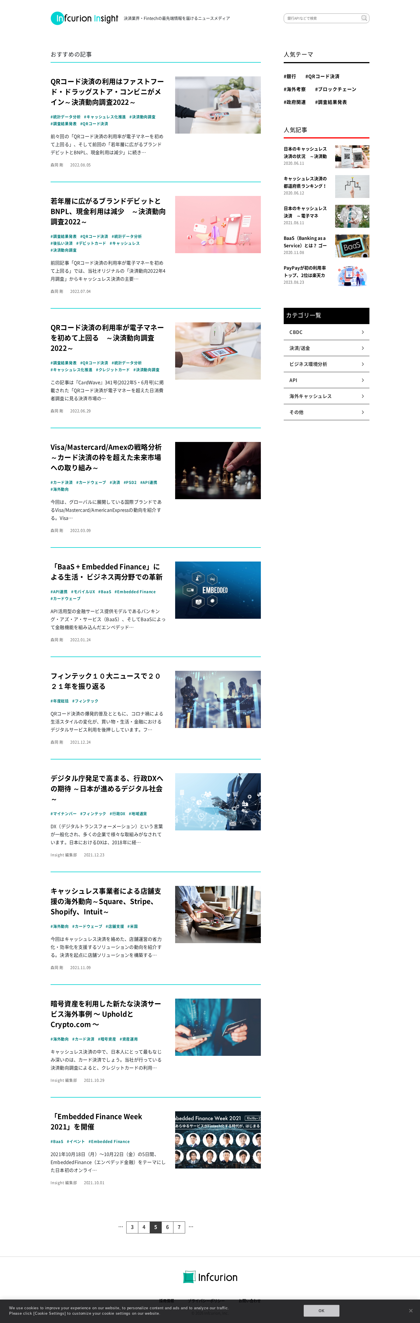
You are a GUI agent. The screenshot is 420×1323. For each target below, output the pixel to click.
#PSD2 (130, 482)
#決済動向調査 (142, 117)
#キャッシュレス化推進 (105, 117)
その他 (297, 412)
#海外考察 (295, 89)
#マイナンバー (64, 814)
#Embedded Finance (135, 592)
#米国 (132, 926)
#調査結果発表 (64, 124)
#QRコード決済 (94, 124)
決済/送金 (300, 348)
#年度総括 (60, 701)
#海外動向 (60, 489)
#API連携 (148, 482)
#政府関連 (295, 102)
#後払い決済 (62, 243)
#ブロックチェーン (336, 89)
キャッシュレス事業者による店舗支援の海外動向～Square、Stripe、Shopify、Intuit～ (106, 901)
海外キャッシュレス (311, 396)
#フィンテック (85, 701)
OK (322, 1311)
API (293, 380)
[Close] (411, 1310)
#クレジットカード (113, 370)
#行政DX (117, 814)
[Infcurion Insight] (85, 18)
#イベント (76, 1141)
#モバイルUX (83, 592)
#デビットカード (91, 243)
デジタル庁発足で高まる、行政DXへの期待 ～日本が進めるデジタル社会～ (107, 788)
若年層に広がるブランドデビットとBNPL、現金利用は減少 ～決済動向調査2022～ (108, 211)
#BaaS (104, 592)
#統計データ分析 (66, 117)
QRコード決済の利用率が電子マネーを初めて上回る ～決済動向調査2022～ (107, 338)
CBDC (296, 332)
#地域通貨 (138, 814)
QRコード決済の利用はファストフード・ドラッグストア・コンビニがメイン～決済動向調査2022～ (107, 92)
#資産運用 (129, 1039)
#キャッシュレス (125, 243)
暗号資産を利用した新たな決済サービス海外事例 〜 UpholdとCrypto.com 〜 (106, 1014)
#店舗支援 (115, 926)
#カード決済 (62, 482)
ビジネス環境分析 (308, 364)
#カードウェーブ (91, 482)
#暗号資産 (107, 1039)
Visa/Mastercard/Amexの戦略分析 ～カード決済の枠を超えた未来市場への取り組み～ (110, 457)
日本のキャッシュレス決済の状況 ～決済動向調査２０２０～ (305, 156)
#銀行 (290, 76)
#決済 (115, 482)
